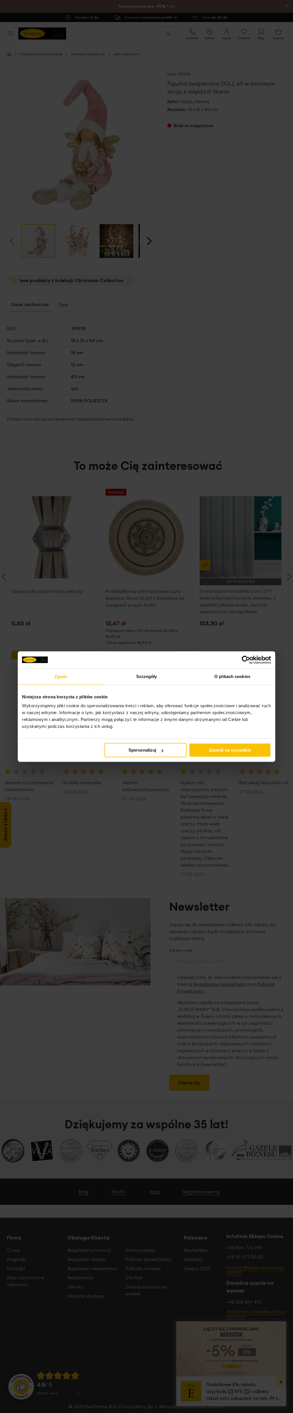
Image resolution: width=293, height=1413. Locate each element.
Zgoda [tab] (60, 676)
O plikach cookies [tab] (232, 676)
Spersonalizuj (142, 750)
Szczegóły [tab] (146, 676)
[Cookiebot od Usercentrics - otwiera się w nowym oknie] (246, 659)
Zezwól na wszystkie (230, 750)
